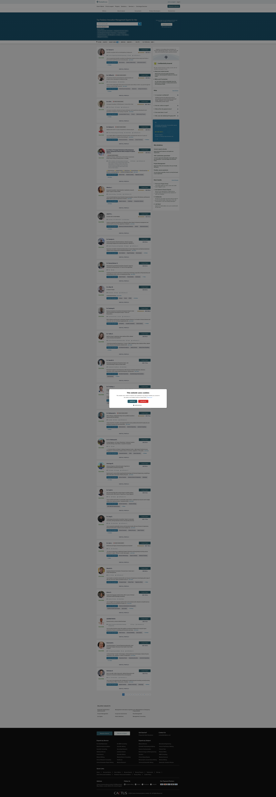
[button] (138, 405)
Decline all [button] (143, 401)
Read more (149, 397)
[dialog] (138, 398)
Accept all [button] (132, 401)
